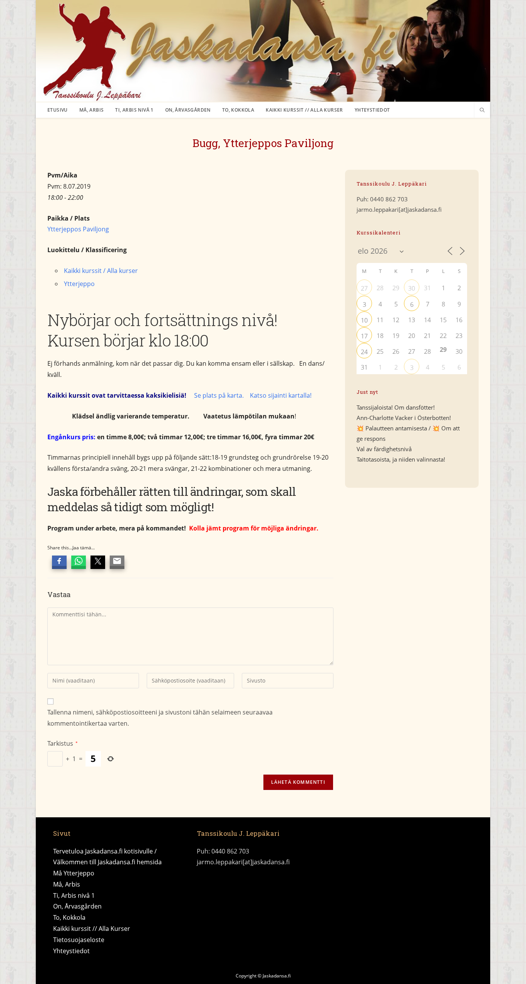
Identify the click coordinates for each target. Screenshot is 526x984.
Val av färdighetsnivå (384, 449)
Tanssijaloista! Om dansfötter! (396, 407)
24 (364, 352)
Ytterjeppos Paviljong (78, 229)
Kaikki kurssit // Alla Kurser (91, 928)
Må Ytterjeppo (73, 873)
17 (364, 336)
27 (364, 288)
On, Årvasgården (77, 906)
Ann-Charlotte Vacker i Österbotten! (404, 418)
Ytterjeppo (79, 283)
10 (364, 320)
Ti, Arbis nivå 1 (74, 895)
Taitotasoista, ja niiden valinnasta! (401, 459)
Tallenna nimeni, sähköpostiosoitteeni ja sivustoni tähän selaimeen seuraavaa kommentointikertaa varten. (160, 718)
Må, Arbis (66, 884)
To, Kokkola (69, 917)
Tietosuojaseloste (78, 939)
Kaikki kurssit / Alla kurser (101, 270)
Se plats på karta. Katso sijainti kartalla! (253, 395)
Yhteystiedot (71, 951)
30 (411, 288)
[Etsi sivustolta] (482, 110)
